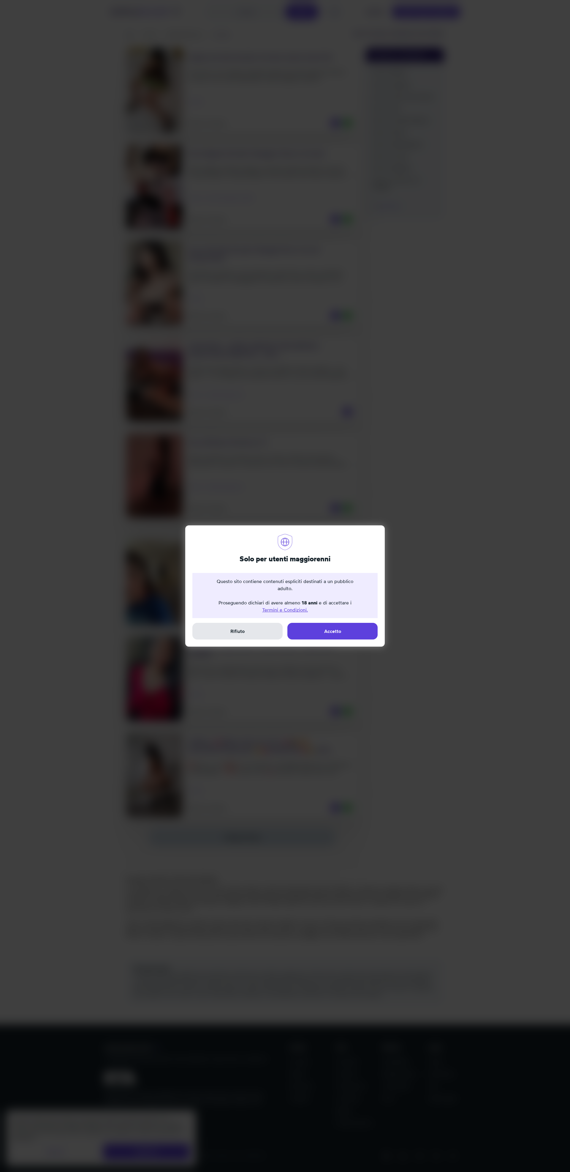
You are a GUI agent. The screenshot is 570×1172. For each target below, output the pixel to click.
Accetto (332, 631)
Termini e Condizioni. (285, 610)
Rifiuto (237, 631)
